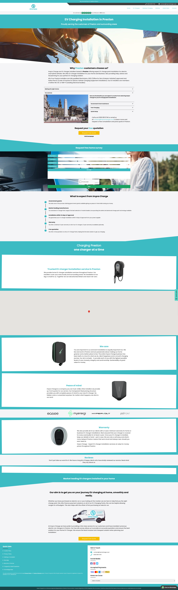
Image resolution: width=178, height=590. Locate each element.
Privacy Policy (28, 573)
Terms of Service (38, 573)
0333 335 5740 (151, 4)
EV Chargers (136, 8)
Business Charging (147, 8)
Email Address (52, 162)
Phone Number (53, 166)
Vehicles (157, 8)
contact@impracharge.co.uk (168, 4)
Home (128, 8)
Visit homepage (89, 136)
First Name (53, 156)
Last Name (53, 159)
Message (89, 169)
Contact (174, 8)
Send (89, 186)
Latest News (166, 8)
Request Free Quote (89, 133)
